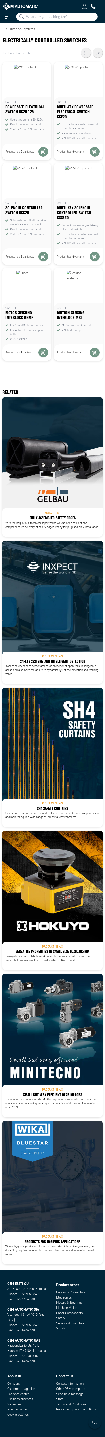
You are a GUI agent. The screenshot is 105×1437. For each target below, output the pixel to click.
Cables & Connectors (70, 1292)
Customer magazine (21, 1389)
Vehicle (61, 1328)
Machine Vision (66, 1308)
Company (13, 1384)
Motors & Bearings (69, 1303)
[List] (86, 53)
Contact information (70, 1384)
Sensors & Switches (70, 1323)
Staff (59, 1399)
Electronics (64, 1297)
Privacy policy (17, 1409)
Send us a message (70, 1394)
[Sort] (98, 53)
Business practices (20, 1399)
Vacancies (14, 1404)
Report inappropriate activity (76, 1409)
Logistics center (18, 1394)
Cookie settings (18, 1414)
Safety (60, 1318)
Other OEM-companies (71, 1389)
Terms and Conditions (71, 1404)
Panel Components (69, 1313)
